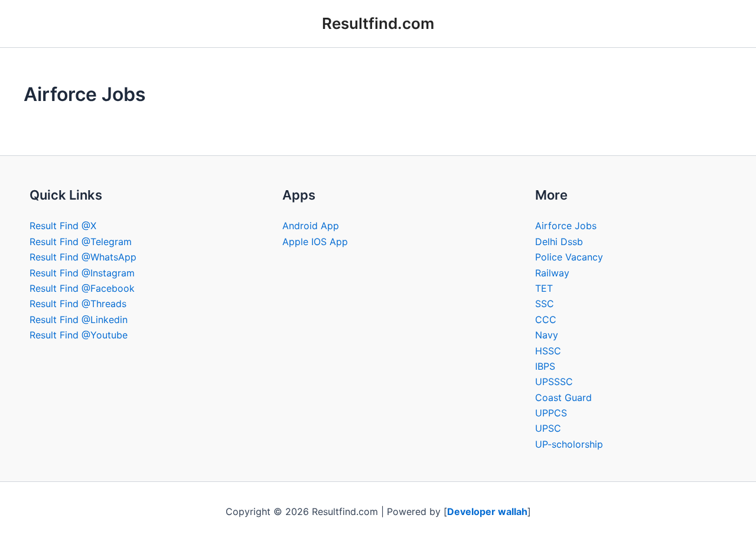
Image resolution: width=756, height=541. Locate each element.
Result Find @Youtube (79, 335)
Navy (546, 335)
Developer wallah (487, 511)
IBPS (545, 366)
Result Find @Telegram (81, 241)
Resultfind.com (378, 23)
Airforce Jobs (566, 226)
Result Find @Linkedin (79, 319)
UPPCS (551, 413)
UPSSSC (554, 381)
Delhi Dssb (559, 241)
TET (544, 288)
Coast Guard (563, 397)
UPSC (548, 428)
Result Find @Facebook (82, 288)
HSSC (548, 351)
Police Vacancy (569, 257)
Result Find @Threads (78, 303)
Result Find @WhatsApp (83, 257)
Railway (552, 273)
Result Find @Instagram (82, 273)
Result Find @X (63, 226)
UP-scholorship (569, 444)
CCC (545, 319)
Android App (310, 226)
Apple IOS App (315, 241)
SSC (544, 303)
